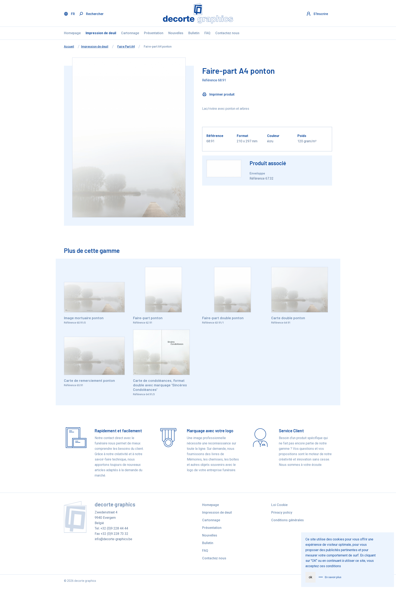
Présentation (153, 33)
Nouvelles (175, 33)
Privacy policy (281, 512)
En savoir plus (333, 577)
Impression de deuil (101, 33)
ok (310, 577)
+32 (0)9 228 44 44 (114, 528)
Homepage (72, 33)
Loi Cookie (279, 505)
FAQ (207, 33)
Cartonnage (130, 33)
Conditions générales (287, 520)
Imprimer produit (222, 94)
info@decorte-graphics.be (113, 539)
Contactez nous (227, 33)
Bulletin (193, 33)
